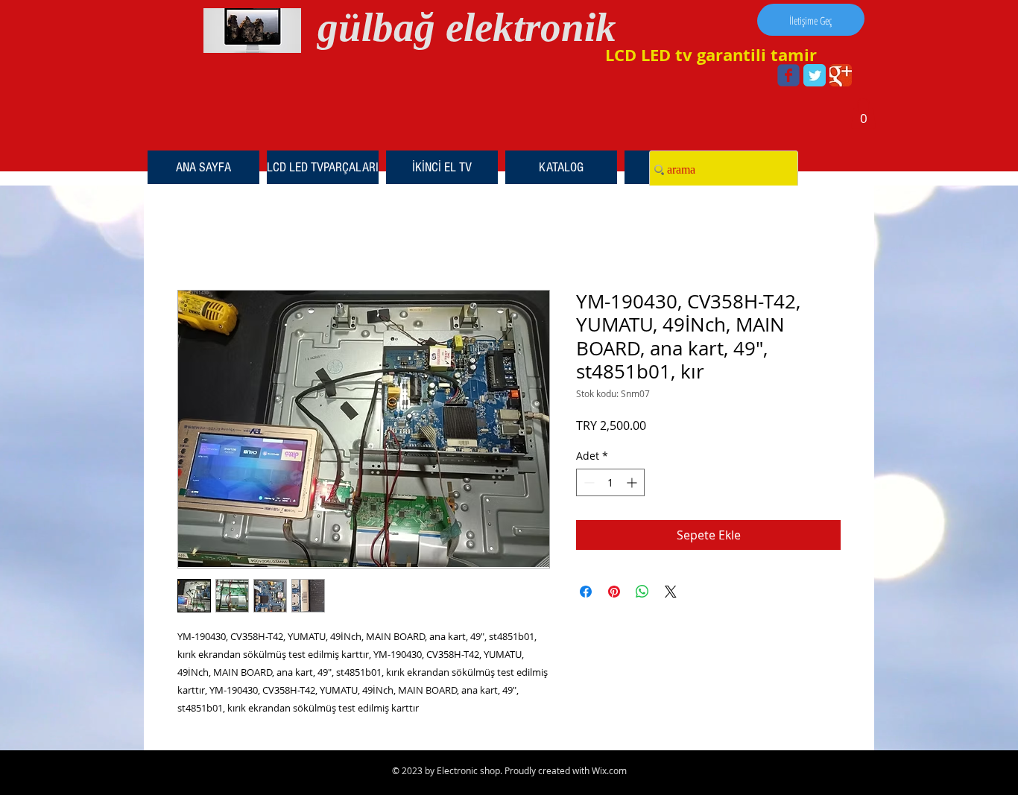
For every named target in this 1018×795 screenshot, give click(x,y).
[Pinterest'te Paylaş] (614, 592)
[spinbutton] (610, 482)
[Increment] (633, 482)
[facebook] (788, 75)
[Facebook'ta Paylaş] (586, 592)
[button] (863, 113)
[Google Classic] (840, 75)
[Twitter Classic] (814, 75)
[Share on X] (671, 592)
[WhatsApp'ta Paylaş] (642, 592)
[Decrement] (587, 482)
